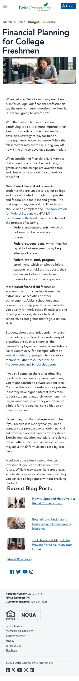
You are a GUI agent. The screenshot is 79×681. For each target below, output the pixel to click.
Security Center (15, 636)
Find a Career (14, 626)
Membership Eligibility (19, 631)
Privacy (10, 640)
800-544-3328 (39, 601)
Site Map (11, 650)
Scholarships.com (43, 364)
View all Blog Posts (19, 559)
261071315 (24, 593)
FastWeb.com (15, 364)
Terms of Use (13, 645)
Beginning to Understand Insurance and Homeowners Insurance (51, 524)
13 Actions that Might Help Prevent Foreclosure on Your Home (52, 545)
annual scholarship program (25, 355)
